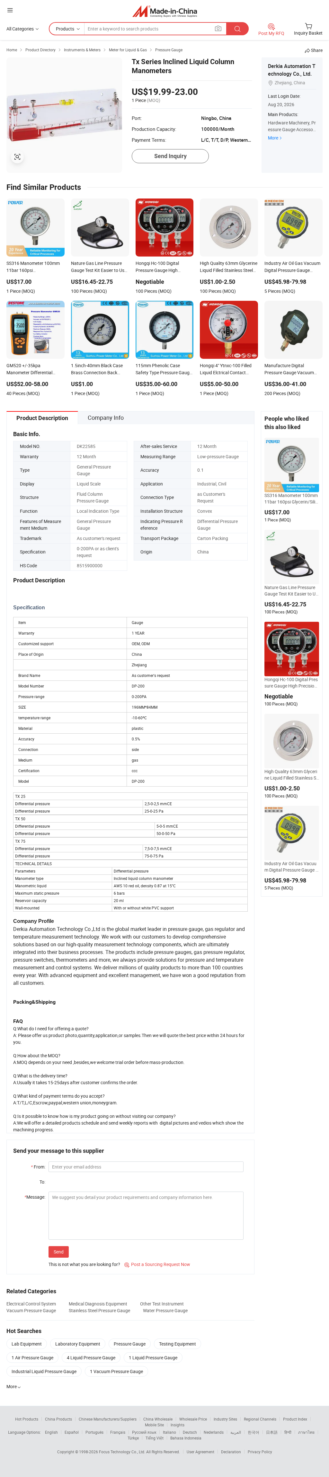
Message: (34, 1197)
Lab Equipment (27, 1344)
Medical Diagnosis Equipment (98, 1304)
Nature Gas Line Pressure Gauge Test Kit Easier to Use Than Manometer (291, 590)
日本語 (272, 1432)
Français (117, 1432)
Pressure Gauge (130, 1344)
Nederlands (214, 1432)
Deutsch (190, 1432)
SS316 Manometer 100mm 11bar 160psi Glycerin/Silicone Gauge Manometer (291, 498)
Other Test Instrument (162, 1304)
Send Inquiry (170, 156)
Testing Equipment (177, 1344)
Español (72, 1432)
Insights (177, 1424)
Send (59, 1252)
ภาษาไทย (306, 1432)
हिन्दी (287, 1432)
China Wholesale (158, 1419)
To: (42, 1182)
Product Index (295, 1419)
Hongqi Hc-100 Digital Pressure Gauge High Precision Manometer (291, 682)
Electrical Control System (31, 1304)
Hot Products (26, 1419)
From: (38, 1167)
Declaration (231, 1451)
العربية (235, 1432)
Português (94, 1432)
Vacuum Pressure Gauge (31, 1310)
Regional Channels (260, 1419)
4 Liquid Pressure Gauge (91, 1358)
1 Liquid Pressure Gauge (153, 1358)
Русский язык (144, 1432)
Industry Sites (225, 1419)
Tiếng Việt (155, 1437)
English (51, 1432)
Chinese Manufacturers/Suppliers (108, 1419)
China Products (58, 1419)
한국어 (253, 1432)
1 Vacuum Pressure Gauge (116, 1371)
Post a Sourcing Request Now (157, 1264)
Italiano (169, 1432)
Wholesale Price (193, 1419)
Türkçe (133, 1437)
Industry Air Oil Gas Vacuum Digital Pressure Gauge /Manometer (290, 866)
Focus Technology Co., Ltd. (122, 1451)
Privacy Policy (260, 1451)
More (273, 138)
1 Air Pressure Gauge (32, 1358)
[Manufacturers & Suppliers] (164, 11)
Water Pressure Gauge (165, 1310)
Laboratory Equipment (77, 1344)
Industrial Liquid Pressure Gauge (44, 1371)
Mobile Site (154, 1424)
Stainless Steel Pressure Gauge (99, 1310)
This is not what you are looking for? (84, 1264)
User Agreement (200, 1451)
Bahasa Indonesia (185, 1437)
